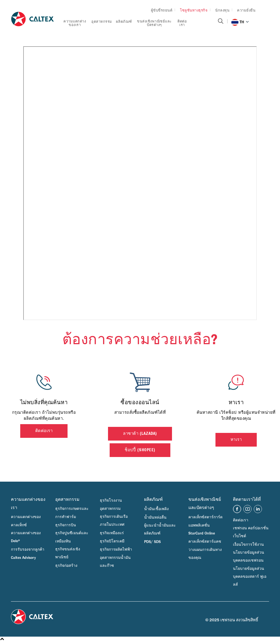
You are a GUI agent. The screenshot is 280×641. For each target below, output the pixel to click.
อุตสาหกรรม (101, 21)
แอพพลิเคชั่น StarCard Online (201, 529)
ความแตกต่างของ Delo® (26, 537)
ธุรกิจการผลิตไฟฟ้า (116, 549)
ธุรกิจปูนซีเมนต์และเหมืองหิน (71, 537)
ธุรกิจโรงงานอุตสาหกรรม (111, 504)
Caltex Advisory (23, 558)
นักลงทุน (222, 10)
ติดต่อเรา (182, 23)
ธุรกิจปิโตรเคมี (112, 541)
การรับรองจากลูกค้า (27, 549)
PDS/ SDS (152, 542)
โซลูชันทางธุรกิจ (194, 10)
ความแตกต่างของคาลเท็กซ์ (26, 521)
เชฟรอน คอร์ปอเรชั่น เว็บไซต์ (251, 532)
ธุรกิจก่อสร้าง (66, 566)
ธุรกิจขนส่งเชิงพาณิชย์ (67, 553)
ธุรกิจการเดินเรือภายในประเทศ (114, 520)
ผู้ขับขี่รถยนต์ (162, 10)
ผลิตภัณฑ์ (124, 21)
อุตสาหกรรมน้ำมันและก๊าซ (115, 562)
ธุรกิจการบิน (65, 525)
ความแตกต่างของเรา (74, 23)
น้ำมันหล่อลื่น (155, 517)
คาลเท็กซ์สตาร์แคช (204, 541)
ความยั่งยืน (246, 10)
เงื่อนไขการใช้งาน (248, 544)
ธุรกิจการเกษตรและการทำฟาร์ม (72, 513)
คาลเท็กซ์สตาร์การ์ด (205, 517)
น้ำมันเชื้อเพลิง (156, 509)
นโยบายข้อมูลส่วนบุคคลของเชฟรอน (248, 556)
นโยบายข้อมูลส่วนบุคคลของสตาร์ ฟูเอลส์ (249, 577)
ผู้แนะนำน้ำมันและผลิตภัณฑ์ (160, 529)
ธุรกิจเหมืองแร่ (112, 533)
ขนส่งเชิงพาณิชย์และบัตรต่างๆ (154, 23)
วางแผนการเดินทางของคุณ (205, 554)
